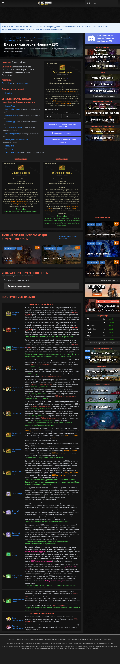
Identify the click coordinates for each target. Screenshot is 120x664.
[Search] (101, 3)
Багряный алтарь (15, 329)
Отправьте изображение (19, 286)
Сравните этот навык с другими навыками (62, 125)
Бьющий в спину (12, 109)
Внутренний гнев (21, 172)
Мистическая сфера (17, 576)
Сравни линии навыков (62, 133)
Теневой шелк (17, 413)
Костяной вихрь (15, 512)
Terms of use (86, 639)
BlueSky (20, 639)
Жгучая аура (11, 121)
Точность (9, 149)
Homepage (8, 38)
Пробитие (9, 146)
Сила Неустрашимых (17, 619)
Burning (8, 93)
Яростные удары (13, 152)
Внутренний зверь (62, 172)
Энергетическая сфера (17, 600)
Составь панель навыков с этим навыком (62, 140)
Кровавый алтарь (15, 313)
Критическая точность (15, 127)
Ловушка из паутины (16, 368)
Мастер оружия (12, 133)
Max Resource (53, 113)
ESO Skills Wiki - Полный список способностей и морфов (38, 38)
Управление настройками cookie (57, 639)
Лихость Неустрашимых (17, 627)
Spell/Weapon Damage (71, 113)
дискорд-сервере (54, 29)
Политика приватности (34, 639)
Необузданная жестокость (17, 140)
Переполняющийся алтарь (17, 348)
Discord (12, 639)
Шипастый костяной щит (17, 534)
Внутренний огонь (62, 72)
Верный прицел (12, 115)
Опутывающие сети (17, 389)
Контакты (75, 639)
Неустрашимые (10, 40)
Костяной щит (17, 494)
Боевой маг (10, 106)
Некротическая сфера (17, 554)
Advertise (97, 639)
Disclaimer (107, 639)
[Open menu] (3, 3)
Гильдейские (68, 38)
